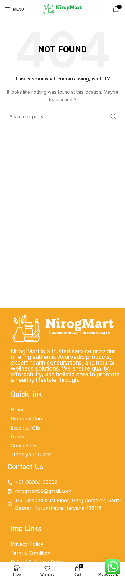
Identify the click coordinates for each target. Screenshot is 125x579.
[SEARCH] (113, 116)
